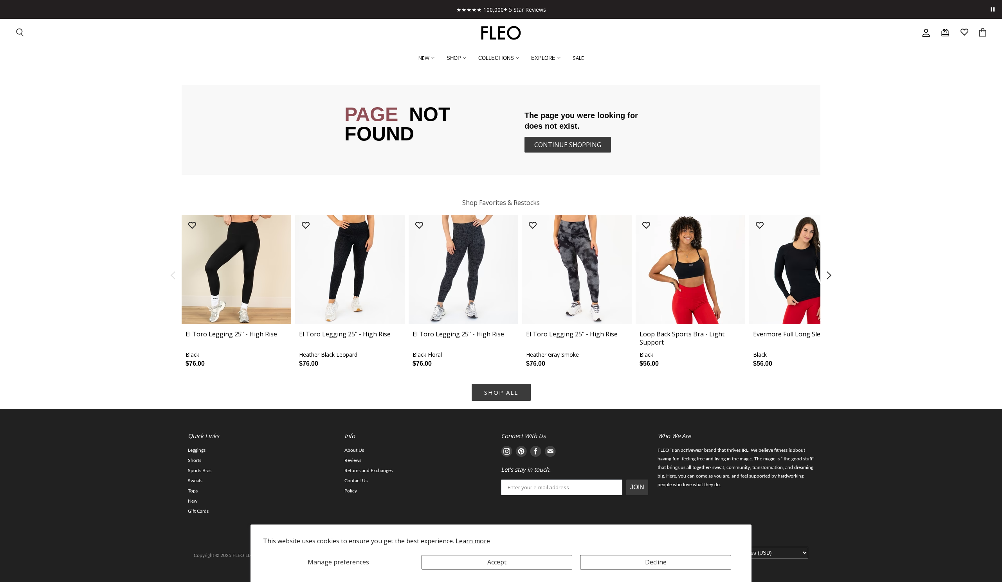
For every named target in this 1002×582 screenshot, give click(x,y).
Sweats (195, 480)
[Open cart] (982, 33)
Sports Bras (199, 470)
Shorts (194, 460)
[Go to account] (926, 33)
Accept (496, 562)
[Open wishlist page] (964, 33)
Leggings (196, 450)
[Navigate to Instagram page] (506, 453)
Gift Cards (198, 511)
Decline (656, 562)
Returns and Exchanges (368, 470)
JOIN (637, 487)
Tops (193, 491)
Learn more (473, 541)
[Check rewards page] (945, 33)
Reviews (352, 460)
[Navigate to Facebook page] (535, 453)
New (192, 501)
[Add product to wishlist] (192, 226)
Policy (350, 491)
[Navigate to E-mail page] (550, 453)
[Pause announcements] (992, 9)
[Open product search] (20, 33)
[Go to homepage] (501, 33)
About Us (354, 450)
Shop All (501, 392)
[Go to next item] (830, 275)
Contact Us (356, 480)
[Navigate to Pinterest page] (521, 453)
